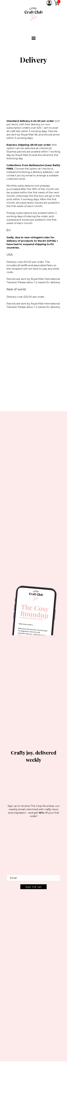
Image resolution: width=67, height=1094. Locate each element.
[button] (34, 38)
